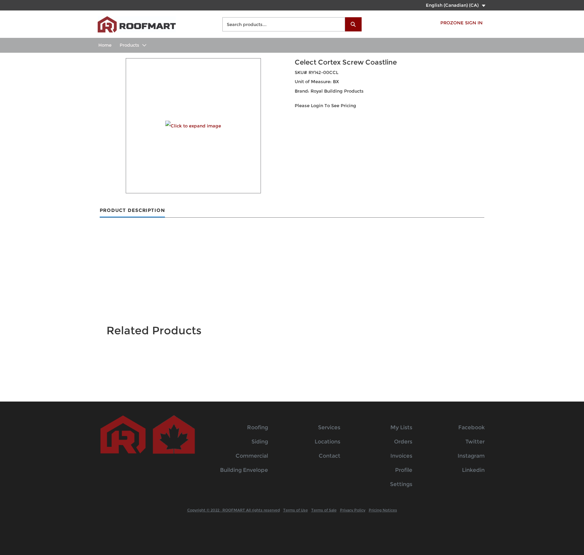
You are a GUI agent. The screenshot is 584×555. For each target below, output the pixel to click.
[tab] (132, 210)
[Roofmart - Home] (136, 23)
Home (105, 45)
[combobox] (281, 24)
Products (129, 45)
